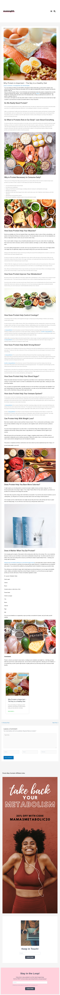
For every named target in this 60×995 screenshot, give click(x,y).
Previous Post (5, 722)
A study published (8, 339)
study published (8, 330)
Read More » (11, 711)
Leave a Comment (8, 85)
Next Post (55, 722)
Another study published (46, 331)
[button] (51, 11)
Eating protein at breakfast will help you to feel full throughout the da (19, 562)
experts (37, 93)
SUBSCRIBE (30, 957)
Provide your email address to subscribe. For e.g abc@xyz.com (25, 985)
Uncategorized (16, 85)
